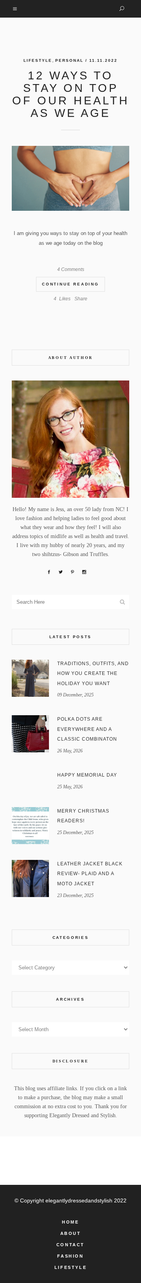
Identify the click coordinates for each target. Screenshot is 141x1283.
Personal (69, 60)
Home (70, 1222)
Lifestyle (38, 60)
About (70, 1233)
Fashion (70, 1256)
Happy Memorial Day (87, 775)
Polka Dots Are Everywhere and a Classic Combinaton (87, 729)
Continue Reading (70, 284)
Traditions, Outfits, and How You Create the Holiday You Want (93, 673)
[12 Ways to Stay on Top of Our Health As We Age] (70, 178)
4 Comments (70, 269)
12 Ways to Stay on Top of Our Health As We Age (70, 94)
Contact (70, 1244)
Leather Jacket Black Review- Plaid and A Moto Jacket (90, 873)
